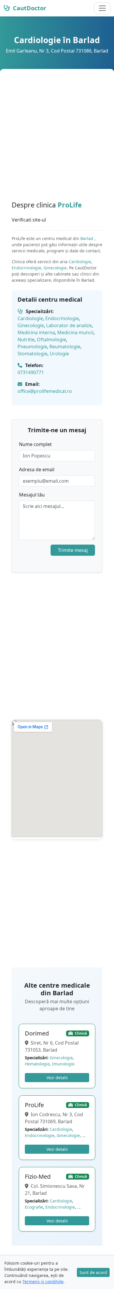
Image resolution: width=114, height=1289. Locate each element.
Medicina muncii (75, 332)
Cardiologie (80, 261)
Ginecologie (55, 268)
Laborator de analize (69, 325)
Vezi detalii (57, 1077)
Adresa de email (36, 469)
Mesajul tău (32, 494)
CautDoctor (28, 8)
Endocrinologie (26, 268)
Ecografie (34, 1207)
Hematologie (37, 1064)
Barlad (87, 238)
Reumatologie (64, 346)
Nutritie (26, 339)
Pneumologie (32, 346)
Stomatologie (32, 353)
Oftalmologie (51, 339)
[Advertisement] (57, 141)
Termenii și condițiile (43, 1281)
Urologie (59, 353)
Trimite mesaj (73, 550)
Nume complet (35, 444)
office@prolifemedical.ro (45, 391)
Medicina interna (36, 332)
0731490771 (31, 372)
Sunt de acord (93, 1272)
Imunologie (63, 1064)
